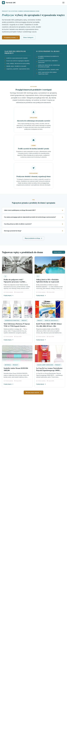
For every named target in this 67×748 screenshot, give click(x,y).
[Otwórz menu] (63, 2)
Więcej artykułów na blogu (32, 238)
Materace (8, 365)
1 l (5, 276)
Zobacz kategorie (28, 37)
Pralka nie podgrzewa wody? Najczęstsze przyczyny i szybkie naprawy (14, 281)
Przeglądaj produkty (10, 37)
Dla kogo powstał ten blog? (12, 231)
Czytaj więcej (7, 295)
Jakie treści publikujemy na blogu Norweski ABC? (20, 210)
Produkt (24, 320)
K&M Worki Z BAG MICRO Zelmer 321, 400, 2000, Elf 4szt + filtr (49, 325)
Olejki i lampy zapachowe (45, 365)
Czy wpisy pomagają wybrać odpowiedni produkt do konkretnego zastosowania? (30, 217)
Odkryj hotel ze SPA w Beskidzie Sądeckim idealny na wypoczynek (47, 280)
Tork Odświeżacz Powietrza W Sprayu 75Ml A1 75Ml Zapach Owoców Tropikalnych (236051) (17, 326)
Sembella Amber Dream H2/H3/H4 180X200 (16, 369)
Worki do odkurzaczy (51, 320)
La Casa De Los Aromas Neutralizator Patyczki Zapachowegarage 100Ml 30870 (49, 370)
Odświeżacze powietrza (12, 320)
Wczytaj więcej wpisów (32, 392)
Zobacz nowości (58, 252)
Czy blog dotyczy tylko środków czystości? (18, 224)
